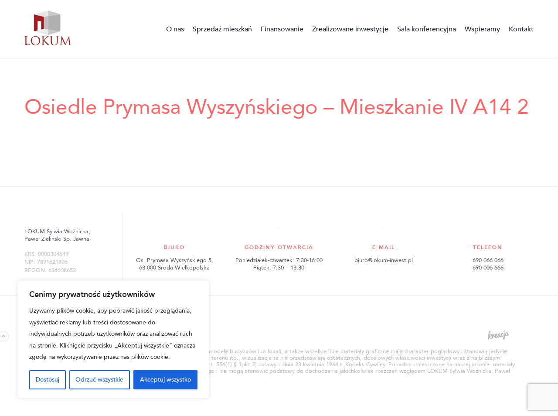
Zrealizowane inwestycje (350, 29)
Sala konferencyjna (426, 29)
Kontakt (521, 29)
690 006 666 (488, 268)
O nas (175, 29)
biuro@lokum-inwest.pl (383, 260)
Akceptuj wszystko (165, 379)
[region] (113, 339)
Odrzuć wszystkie (99, 379)
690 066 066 (488, 260)
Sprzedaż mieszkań (222, 29)
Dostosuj (47, 379)
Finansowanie (282, 29)
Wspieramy (482, 29)
